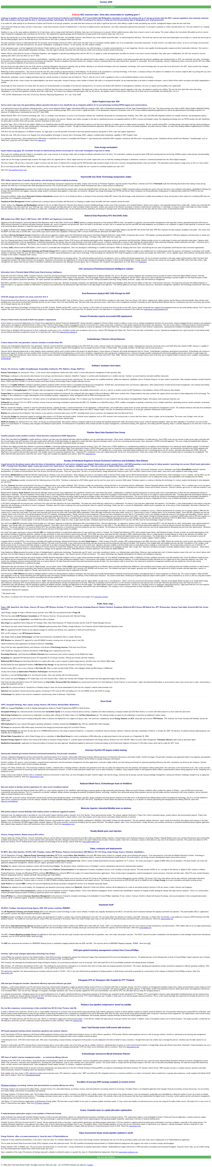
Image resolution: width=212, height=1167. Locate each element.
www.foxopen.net (167, 919)
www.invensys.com (36, 777)
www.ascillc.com (7, 973)
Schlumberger (6, 359)
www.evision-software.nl (68, 332)
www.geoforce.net (132, 1047)
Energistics (143, 262)
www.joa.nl (42, 140)
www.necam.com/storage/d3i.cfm (156, 309)
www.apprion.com (68, 824)
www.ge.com (77, 1021)
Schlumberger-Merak (32, 1075)
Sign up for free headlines (106, 7)
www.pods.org (90, 454)
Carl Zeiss (17, 151)
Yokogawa (40, 998)
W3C (41, 936)
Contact (90, 1165)
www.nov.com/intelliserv (9, 801)
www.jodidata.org (145, 928)
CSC (2, 286)
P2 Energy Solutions (9, 1085)
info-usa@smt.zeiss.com (17, 170)
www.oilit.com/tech (101, 597)
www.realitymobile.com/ (91, 842)
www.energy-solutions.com (128, 1152)
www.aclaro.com (135, 1126)
